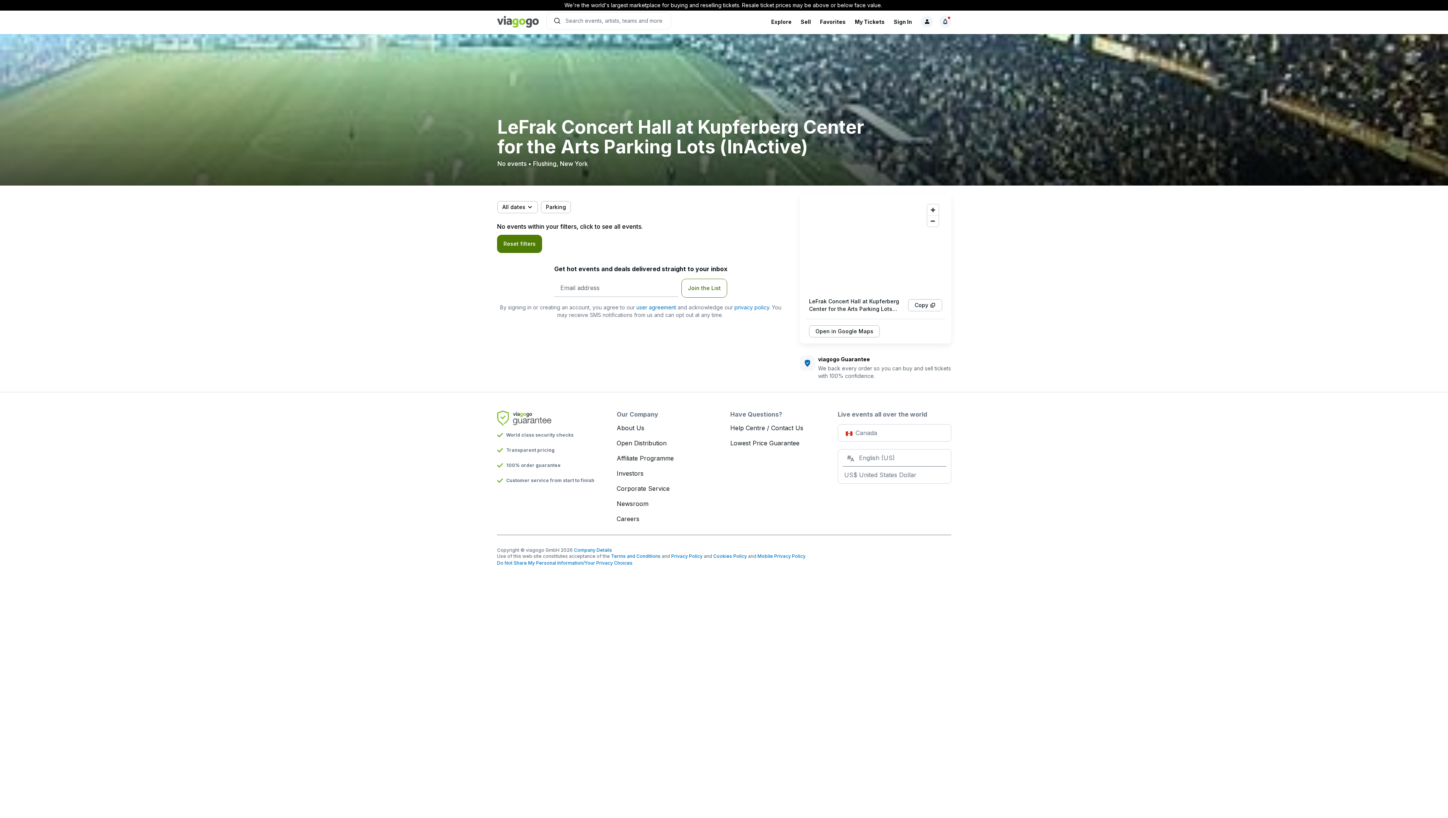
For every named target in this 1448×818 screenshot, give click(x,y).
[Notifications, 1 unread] (945, 22)
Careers (628, 519)
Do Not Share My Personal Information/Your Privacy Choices (565, 563)
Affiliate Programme (645, 458)
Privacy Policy (687, 556)
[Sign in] (927, 22)
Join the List (704, 288)
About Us (630, 428)
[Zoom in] (932, 209)
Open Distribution (642, 443)
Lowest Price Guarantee (765, 443)
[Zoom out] (932, 220)
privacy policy (751, 307)
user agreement (656, 307)
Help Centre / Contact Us (766, 428)
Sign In (903, 22)
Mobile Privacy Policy (782, 556)
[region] (875, 246)
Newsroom (632, 503)
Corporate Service (643, 488)
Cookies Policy (730, 556)
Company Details (593, 550)
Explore (781, 22)
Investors (630, 473)
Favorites (833, 22)
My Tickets (870, 22)
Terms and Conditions (636, 556)
